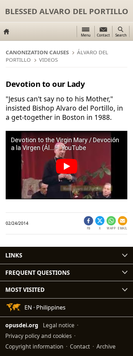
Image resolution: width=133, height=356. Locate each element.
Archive (106, 346)
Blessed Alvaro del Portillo (66, 11)
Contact (80, 346)
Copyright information (34, 346)
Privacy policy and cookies (38, 336)
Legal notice (58, 325)
